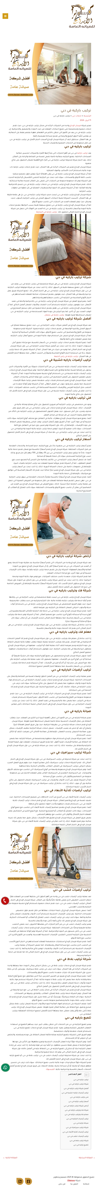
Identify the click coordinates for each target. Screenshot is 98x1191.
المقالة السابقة (87, 1158)
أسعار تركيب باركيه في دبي (78, 1102)
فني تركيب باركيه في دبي (79, 1097)
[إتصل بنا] (5, 901)
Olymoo (71, 1181)
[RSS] (19, 1181)
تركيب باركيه (82, 153)
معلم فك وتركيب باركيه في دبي (76, 1115)
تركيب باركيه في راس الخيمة (66, 357)
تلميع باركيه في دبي (81, 1145)
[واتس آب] (5, 1067)
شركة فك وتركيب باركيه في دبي (76, 1110)
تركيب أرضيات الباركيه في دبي (77, 1119)
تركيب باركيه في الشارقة (46, 212)
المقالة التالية (10, 1158)
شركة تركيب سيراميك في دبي (77, 1128)
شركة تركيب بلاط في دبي (79, 1141)
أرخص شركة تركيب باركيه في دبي (76, 1106)
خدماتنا (86, 1184)
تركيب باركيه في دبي (81, 1080)
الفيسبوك (50, 1070)
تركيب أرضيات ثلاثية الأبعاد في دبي (75, 1132)
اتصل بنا (74, 1184)
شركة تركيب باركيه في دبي (78, 1084)
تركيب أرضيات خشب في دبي (77, 1136)
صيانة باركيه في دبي (80, 1123)
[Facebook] (28, 1181)
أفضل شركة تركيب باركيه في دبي (76, 1089)
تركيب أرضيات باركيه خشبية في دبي (75, 1093)
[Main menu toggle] (5, 16)
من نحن (61, 1184)
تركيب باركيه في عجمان (54, 315)
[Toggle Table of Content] (85, 1075)
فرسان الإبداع (75, 126)
